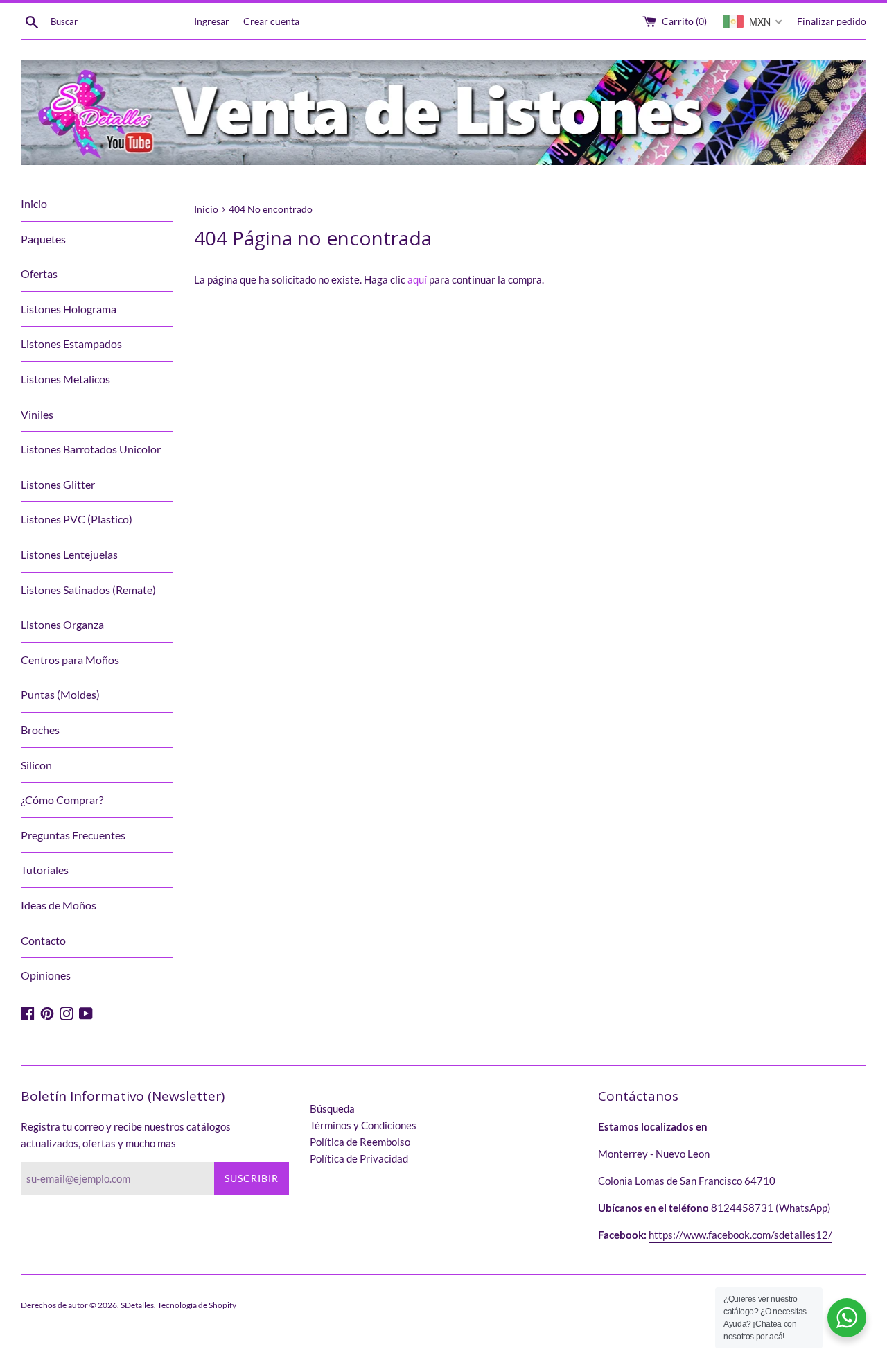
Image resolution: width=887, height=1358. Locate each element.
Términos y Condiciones (363, 1125)
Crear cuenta (271, 21)
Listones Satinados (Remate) (88, 589)
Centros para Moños (70, 659)
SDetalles (137, 1305)
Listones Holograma (68, 308)
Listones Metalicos (65, 378)
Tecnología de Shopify (196, 1305)
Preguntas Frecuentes (73, 835)
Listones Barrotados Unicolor (91, 448)
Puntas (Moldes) (60, 694)
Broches (40, 729)
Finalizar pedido (831, 21)
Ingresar (211, 21)
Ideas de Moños (58, 905)
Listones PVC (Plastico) (76, 518)
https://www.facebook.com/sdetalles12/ (740, 1234)
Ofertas (39, 273)
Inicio (34, 203)
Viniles (37, 414)
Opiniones (46, 975)
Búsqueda (332, 1108)
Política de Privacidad (359, 1158)
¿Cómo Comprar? (62, 799)
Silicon (36, 765)
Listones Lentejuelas (69, 554)
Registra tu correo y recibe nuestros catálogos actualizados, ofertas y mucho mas (126, 1134)
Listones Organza (62, 624)
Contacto (43, 940)
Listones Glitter (58, 484)
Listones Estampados (71, 343)
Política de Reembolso (360, 1141)
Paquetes (43, 238)
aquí (417, 279)
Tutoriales (45, 869)
